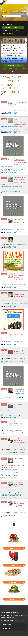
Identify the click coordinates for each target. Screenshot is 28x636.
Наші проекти (6, 625)
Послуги (5, 62)
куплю (9, 69)
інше (13, 71)
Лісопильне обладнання (17, 53)
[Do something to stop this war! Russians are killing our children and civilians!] (3, 3)
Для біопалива (7, 45)
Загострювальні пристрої (10, 50)
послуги (23, 69)
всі (5, 69)
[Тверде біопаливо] (18, 40)
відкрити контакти (11, 113)
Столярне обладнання (9, 58)
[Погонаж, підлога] (7, 40)
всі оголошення (10, 27)
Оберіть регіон (12, 65)
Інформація (6, 628)
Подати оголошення (12, 31)
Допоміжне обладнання (10, 48)
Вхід (21, 8)
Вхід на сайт (8, 34)
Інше (11, 62)
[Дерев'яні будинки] (15, 40)
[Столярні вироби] (2, 40)
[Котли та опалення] (20, 40)
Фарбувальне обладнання (15, 60)
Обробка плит (19, 57)
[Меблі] (12, 40)
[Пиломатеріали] (4, 40)
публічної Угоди (19, 620)
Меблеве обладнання (9, 55)
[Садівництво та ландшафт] (23, 40)
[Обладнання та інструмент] (26, 40)
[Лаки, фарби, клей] (10, 40)
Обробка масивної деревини (11, 56)
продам (16, 69)
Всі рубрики (8, 24)
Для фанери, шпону (14, 47)
